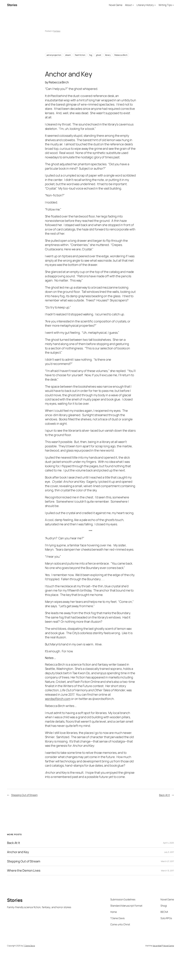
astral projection (54, 55)
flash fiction (80, 55)
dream (68, 55)
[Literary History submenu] (155, 5)
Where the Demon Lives (23, 870)
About (128, 5)
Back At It (164, 795)
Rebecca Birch (120, 55)
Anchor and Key (18, 852)
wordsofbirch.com (57, 699)
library (107, 55)
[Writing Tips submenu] (173, 5)
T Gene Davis (29, 945)
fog (90, 55)
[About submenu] (133, 5)
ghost (98, 55)
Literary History (145, 5)
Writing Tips (165, 5)
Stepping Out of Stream (24, 795)
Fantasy (56, 31)
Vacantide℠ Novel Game (163, 945)
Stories (12, 5)
